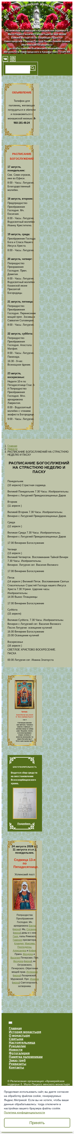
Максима (30, 943)
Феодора (28, 954)
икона (16, 929)
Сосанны (31, 929)
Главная (12, 445)
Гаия (15, 936)
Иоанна (34, 979)
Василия (15, 957)
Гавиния (17, 940)
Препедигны (24, 947)
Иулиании (32, 972)
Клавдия (19, 943)
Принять (37, 1123)
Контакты (16, 1067)
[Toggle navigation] (10, 1023)
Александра (19, 950)
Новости (12, 448)
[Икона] (24, 909)
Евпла (32, 925)
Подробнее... (24, 823)
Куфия (32, 950)
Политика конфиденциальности (24, 1112)
